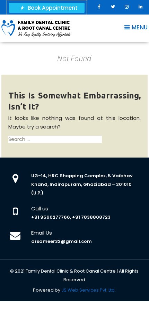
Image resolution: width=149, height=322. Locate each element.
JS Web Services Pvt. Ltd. (88, 290)
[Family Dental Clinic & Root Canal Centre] (36, 28)
